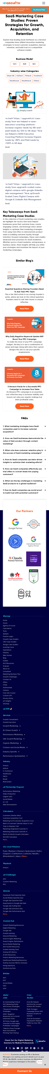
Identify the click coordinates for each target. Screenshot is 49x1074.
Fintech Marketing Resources (13, 957)
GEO (4, 986)
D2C (15, 64)
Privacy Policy (8, 698)
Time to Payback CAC (11, 826)
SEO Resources (8, 663)
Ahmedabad (8, 856)
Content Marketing (10, 881)
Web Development (10, 804)
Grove (5, 623)
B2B (24, 64)
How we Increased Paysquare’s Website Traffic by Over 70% (34, 1021)
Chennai (20, 851)
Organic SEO (7, 796)
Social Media (7, 799)
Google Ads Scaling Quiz (12, 906)
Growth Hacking (9, 933)
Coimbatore (17, 854)
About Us (6, 669)
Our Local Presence (11, 847)
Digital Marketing (9, 928)
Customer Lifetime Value (12, 815)
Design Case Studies (10, 644)
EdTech (20, 76)
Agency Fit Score (9, 626)
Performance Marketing (11, 791)
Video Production (9, 794)
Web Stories (7, 655)
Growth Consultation (10, 719)
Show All (10, 76)
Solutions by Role (9, 968)
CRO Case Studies (10, 642)
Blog (4, 658)
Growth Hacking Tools (11, 949)
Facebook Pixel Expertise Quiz (14, 895)
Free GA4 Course (9, 693)
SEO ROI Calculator (10, 837)
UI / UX (5, 802)
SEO (4, 879)
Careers (6, 690)
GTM (4, 988)
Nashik (35, 854)
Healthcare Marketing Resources (15, 960)
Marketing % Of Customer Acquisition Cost (18, 821)
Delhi (39, 851)
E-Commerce (8, 771)
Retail (5, 779)
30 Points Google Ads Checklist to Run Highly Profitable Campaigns (11, 1024)
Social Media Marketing (11, 944)
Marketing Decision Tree (12, 674)
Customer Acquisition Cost (13, 818)
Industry (6, 652)
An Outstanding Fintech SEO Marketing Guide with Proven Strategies (11, 1004)
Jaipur (18, 856)
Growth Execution (9, 722)
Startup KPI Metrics (10, 952)
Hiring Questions (9, 965)
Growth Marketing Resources (13, 925)
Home (5, 620)
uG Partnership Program (13, 787)
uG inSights (7, 701)
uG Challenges (9, 875)
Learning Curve (8, 647)
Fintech (28, 76)
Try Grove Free (39, 10)
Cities (5, 685)
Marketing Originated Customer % (15, 829)
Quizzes (6, 634)
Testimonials (7, 687)
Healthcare (14, 81)
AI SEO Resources (9, 955)
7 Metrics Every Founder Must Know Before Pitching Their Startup (11, 1031)
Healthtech (26, 81)
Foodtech (38, 76)
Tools (5, 631)
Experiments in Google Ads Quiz (14, 903)
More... (5, 839)
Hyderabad (30, 851)
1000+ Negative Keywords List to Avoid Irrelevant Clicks (11, 1016)
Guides (5, 661)
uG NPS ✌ (7, 709)
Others (36, 81)
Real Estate (7, 782)
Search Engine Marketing (12, 939)
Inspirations (7, 650)
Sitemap (6, 704)
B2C (34, 64)
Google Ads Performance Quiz (14, 911)
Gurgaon (6, 854)
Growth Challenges (10, 677)
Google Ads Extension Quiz (13, 908)
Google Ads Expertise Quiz (12, 900)
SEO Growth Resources (11, 947)
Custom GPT (7, 695)
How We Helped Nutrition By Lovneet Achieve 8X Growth (34, 1004)
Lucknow (27, 854)
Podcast (6, 666)
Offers (5, 682)
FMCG (5, 776)
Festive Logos (8, 636)
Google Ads (7, 930)
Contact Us (7, 679)
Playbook (7, 864)
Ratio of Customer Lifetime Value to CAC (18, 823)
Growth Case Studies (11, 639)
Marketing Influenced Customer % (15, 831)
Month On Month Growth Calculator (16, 834)
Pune (5, 851)
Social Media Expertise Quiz (13, 898)
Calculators (7, 628)
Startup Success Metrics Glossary (15, 963)
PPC (4, 884)
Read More (24, 309)
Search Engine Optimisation (13, 941)
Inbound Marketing (10, 936)
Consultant (7, 671)
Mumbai (12, 851)
